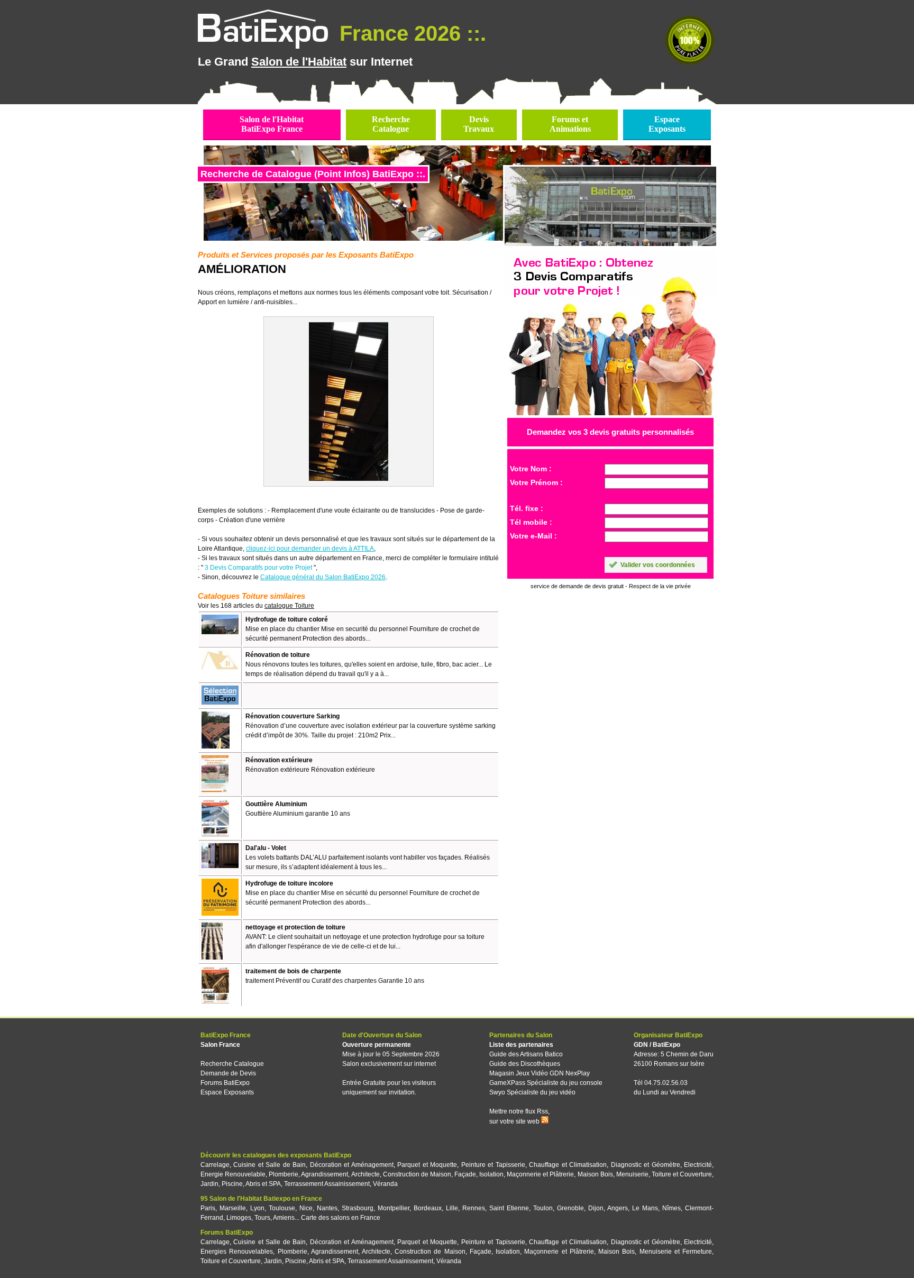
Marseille (233, 1208)
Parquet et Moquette (427, 1165)
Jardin (209, 1184)
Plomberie (283, 1174)
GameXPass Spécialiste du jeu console (545, 1083)
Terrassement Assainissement (327, 1184)
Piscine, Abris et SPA (251, 1184)
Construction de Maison (417, 1174)
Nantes (327, 1208)
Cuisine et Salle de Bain (269, 1165)
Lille (452, 1208)
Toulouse (282, 1208)
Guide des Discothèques (524, 1063)
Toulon (543, 1208)
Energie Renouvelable (233, 1174)
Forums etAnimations (570, 124)
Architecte (365, 1174)
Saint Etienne (509, 1208)
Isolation (491, 1174)
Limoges (238, 1217)
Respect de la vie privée (660, 586)
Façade (465, 1174)
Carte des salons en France (340, 1217)
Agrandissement (324, 1174)
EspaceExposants (667, 124)
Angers (617, 1208)
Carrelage (215, 1165)
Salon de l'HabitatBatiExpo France (272, 124)
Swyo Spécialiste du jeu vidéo (532, 1092)
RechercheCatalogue (391, 124)
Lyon (257, 1208)
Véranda (385, 1184)
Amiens (284, 1217)
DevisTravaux (478, 124)
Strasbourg (357, 1208)
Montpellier (393, 1208)
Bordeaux (428, 1208)
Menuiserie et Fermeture (675, 1251)
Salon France (220, 1044)
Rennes (473, 1208)
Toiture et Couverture (682, 1174)
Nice (306, 1208)
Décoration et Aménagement (352, 1165)
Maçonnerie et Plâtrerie (540, 1174)
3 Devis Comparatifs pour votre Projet (258, 567)
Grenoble (570, 1208)
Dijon (596, 1208)
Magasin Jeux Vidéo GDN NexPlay (539, 1073)
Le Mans (645, 1208)
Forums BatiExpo (225, 1083)
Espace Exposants (227, 1092)
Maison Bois (595, 1174)
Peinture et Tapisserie (493, 1165)
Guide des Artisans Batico (526, 1054)
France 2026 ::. (410, 33)
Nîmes (671, 1208)
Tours (262, 1217)
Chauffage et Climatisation (568, 1165)
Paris (207, 1208)
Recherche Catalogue (232, 1063)
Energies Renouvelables (236, 1251)
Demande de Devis (228, 1073)
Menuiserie (632, 1174)
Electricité (698, 1165)
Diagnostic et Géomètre (645, 1165)
